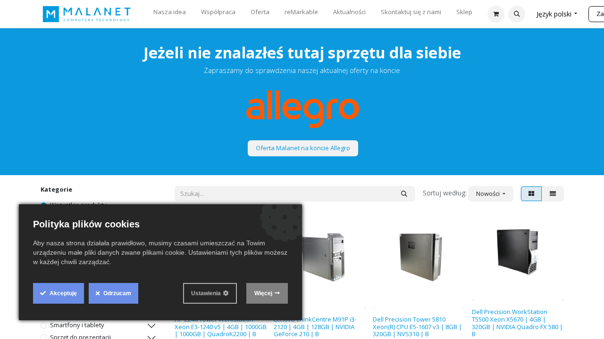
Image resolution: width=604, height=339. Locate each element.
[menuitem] (169, 14)
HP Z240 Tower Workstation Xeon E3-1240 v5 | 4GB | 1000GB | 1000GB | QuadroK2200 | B (221, 326)
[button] (516, 14)
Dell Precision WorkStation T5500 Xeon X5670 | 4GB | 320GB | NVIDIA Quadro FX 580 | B (517, 322)
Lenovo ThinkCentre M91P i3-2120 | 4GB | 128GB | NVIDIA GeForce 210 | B (315, 326)
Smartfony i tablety (77, 325)
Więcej (263, 293)
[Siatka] (531, 194)
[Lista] (553, 194)
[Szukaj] (404, 194)
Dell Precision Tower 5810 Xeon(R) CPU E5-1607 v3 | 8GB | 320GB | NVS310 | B (417, 326)
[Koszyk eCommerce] (495, 14)
